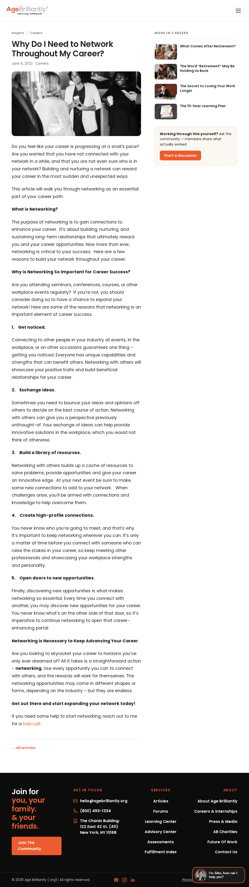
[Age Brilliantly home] (27, 10)
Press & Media (223, 821)
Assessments (160, 841)
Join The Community (29, 845)
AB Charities (225, 831)
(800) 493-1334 (95, 810)
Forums (160, 811)
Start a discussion (180, 155)
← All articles (24, 747)
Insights (18, 33)
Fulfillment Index (161, 851)
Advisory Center (161, 831)
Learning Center (161, 821)
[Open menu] (238, 10)
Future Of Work (222, 841)
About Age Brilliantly (217, 801)
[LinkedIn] (132, 880)
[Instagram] (124, 880)
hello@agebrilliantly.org (103, 800)
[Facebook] (116, 880)
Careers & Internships (215, 811)
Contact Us (226, 851)
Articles (160, 801)
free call (31, 724)
